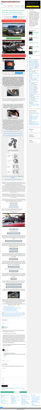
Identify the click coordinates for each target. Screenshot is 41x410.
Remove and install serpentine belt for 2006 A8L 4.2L (12, 133)
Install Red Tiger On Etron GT (36, 32)
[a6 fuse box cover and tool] (13, 207)
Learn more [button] (31, 4)
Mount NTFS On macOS (15, 396)
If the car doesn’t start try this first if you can (14, 38)
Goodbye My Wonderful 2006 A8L (8, 306)
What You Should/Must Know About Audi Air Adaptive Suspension (33, 86)
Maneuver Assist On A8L (33, 80)
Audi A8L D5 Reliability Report (34, 68)
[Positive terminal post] (14, 248)
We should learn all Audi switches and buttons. (13, 179)
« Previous (3, 323)
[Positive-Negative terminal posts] (14, 266)
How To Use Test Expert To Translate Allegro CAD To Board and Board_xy (35, 400)
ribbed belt (8, 316)
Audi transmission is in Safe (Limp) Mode (10, 176)
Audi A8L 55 (31, 84)
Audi (2, 3)
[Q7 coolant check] (14, 295)
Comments (18, 316)
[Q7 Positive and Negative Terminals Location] (14, 284)
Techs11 (13, 395)
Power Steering (4, 316)
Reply (3, 347)
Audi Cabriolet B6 (23, 392)
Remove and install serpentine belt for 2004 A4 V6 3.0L (13, 135)
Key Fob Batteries (36, 46)
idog (2, 14)
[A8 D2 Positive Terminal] (13, 271)
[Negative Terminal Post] (13, 251)
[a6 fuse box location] (13, 203)
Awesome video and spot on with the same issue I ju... (34, 113)
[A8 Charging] (13, 113)
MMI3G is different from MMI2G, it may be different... (33, 119)
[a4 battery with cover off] (16, 229)
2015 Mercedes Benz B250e (33, 42)
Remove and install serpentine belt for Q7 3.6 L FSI (13, 131)
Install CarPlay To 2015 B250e (36, 52)
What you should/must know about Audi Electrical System (12, 307)
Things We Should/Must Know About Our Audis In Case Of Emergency (34, 60)
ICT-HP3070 (33, 395)
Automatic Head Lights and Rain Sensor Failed (10, 311)
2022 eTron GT (35, 37)
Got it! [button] (33, 6)
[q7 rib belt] (13, 143)
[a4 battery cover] (11, 229)
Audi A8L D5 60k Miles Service (34, 75)
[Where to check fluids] (14, 278)
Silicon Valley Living (24, 395)
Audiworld (14, 16)
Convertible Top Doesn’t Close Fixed (7, 392)
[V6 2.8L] (13, 158)
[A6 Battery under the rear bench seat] (13, 233)
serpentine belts (13, 316)
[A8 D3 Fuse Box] (13, 92)
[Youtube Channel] (17, 14)
